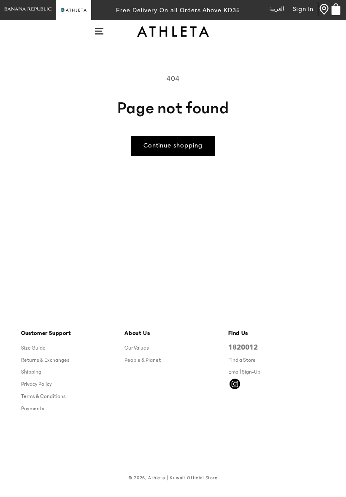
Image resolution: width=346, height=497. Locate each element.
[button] (99, 31)
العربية (276, 9)
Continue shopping (173, 146)
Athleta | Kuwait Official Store (183, 477)
